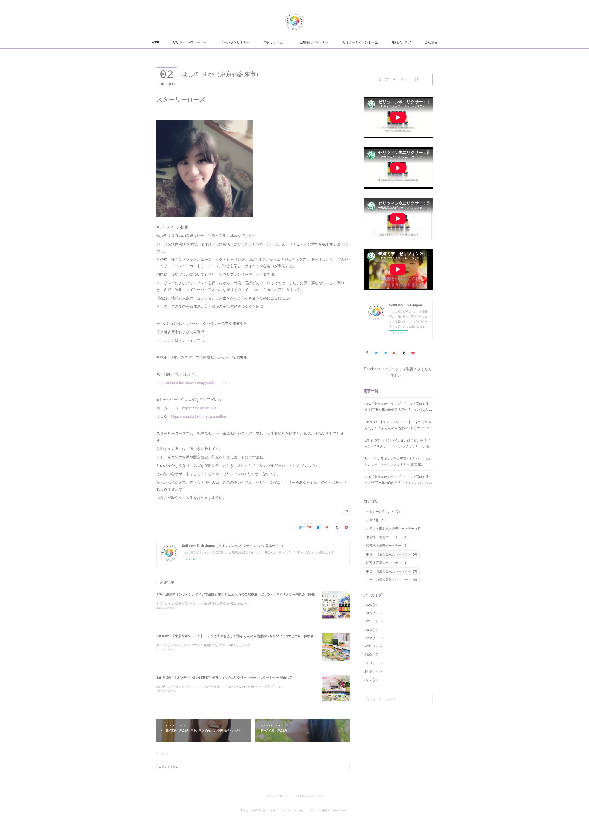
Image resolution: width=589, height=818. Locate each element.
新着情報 (377, 519)
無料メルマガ (401, 42)
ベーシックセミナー (234, 42)
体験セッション (274, 42)
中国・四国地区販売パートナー (391, 571)
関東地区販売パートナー (386, 545)
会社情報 (431, 42)
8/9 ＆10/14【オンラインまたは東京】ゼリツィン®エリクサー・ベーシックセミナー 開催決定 (224, 677)
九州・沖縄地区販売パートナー (391, 579)
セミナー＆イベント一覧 (360, 42)
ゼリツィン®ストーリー (190, 42)
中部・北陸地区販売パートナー (391, 554)
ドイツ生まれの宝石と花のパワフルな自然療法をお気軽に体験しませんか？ (203, 603)
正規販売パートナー (314, 42)
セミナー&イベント (384, 511)
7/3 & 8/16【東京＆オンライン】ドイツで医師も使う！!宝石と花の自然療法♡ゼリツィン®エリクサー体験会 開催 (239, 635)
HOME (155, 42)
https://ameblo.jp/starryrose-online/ (199, 416)
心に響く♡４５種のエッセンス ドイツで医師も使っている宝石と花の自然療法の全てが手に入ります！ (221, 686)
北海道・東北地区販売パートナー (393, 528)
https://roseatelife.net (199, 407)
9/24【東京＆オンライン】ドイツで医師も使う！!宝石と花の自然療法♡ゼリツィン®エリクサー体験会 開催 (235, 594)
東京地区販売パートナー (386, 537)
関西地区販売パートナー (386, 562)
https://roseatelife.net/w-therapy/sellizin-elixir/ (192, 382)
